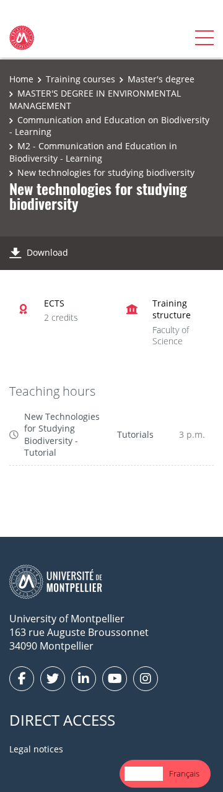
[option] (184, 774)
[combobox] (144, 774)
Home (21, 79)
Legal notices (36, 749)
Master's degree (161, 79)
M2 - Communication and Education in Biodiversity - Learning (93, 152)
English (144, 773)
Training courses (80, 79)
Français (184, 773)
